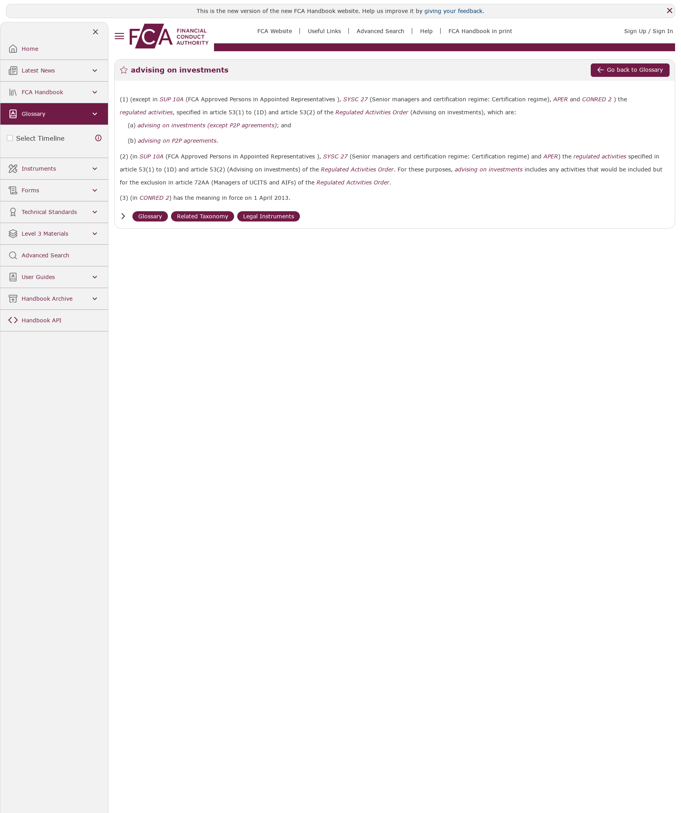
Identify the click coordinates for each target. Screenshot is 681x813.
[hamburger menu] (119, 36)
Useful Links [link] (324, 31)
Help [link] (426, 31)
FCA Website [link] (274, 31)
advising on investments (489, 169)
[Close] (669, 10)
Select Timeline (40, 138)
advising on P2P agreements (177, 140)
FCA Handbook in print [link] (480, 31)
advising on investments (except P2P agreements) (207, 125)
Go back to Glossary (635, 69)
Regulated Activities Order (371, 112)
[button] (123, 216)
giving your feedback (453, 10)
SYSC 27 (355, 99)
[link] (169, 36)
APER (560, 99)
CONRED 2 (597, 99)
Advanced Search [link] (380, 31)
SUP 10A (172, 99)
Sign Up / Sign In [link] (648, 31)
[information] (98, 138)
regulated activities (146, 112)
